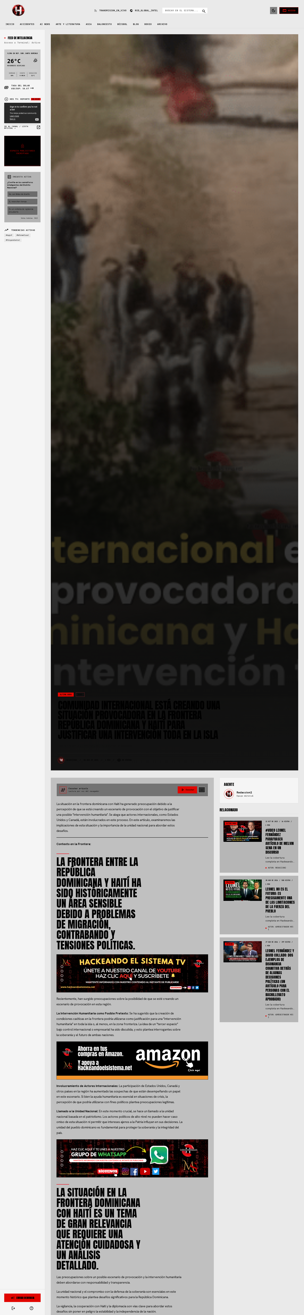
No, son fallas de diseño (19, 194)
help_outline (31, 1308)
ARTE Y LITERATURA (68, 24)
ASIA (89, 24)
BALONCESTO (104, 24)
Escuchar (187, 789)
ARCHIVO (162, 24)
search (204, 11)
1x (202, 790)
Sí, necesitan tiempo (18, 201)
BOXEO (148, 24)
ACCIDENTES (27, 24)
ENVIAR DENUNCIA (22, 1297)
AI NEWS (45, 24)
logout (13, 1308)
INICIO (10, 24)
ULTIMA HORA (66, 694)
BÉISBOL (122, 24)
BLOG (136, 24)
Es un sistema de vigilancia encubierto (21, 210)
